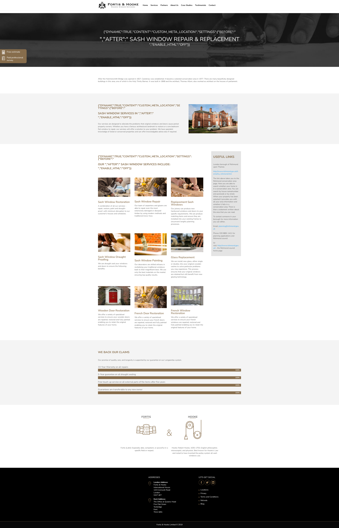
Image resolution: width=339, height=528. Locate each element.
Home (145, 5)
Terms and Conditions (209, 497)
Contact (212, 5)
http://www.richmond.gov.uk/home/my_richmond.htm (225, 172)
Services (154, 5)
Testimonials (200, 5)
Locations (204, 490)
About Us (174, 5)
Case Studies (186, 5)
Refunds (203, 500)
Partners (164, 5)
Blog (202, 504)
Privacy (203, 493)
